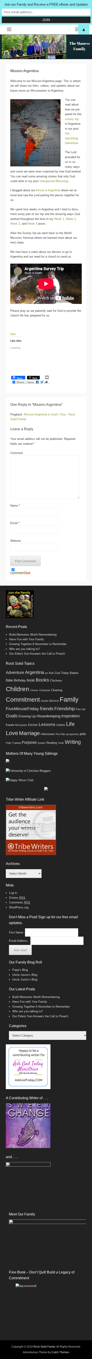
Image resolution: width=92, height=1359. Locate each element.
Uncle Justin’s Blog (24, 979)
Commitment (23, 699)
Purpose (29, 742)
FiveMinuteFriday (22, 708)
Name (15, 505)
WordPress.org (18, 907)
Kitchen (33, 725)
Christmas (44, 690)
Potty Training (13, 743)
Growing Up (27, 716)
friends (46, 708)
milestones (48, 734)
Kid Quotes (21, 725)
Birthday (20, 680)
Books (42, 680)
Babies (74, 673)
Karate (10, 725)
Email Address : (19, 940)
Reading (51, 742)
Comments (19, 902)
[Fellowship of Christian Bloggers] (28, 770)
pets (83, 734)
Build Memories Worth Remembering (32, 634)
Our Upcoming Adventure (71, 138)
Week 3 (15, 223)
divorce (54, 700)
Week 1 (59, 219)
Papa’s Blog (20, 970)
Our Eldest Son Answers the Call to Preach (37, 653)
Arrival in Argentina (48, 190)
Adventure (15, 672)
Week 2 (71, 219)
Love (12, 733)
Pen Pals (60, 734)
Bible (9, 680)
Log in (13, 893)
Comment (16, 453)
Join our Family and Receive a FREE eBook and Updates (46, 4)
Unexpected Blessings (54, 181)
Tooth (61, 743)
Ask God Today (59, 673)
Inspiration (70, 716)
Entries (17, 897)
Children (17, 689)
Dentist (44, 700)
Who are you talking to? (24, 649)
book (31, 680)
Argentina (34, 672)
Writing (73, 742)
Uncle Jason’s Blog (24, 974)
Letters (60, 725)
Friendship (64, 708)
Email (15, 523)
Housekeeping (48, 716)
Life (70, 724)
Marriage (29, 733)
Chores (34, 690)
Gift (83, 709)
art (46, 673)
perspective (72, 734)
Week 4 (32, 223)
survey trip (72, 119)
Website (15, 540)
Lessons (47, 724)
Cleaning (56, 690)
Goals (11, 715)
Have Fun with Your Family (26, 639)
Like (13, 334)
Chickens (56, 680)
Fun (78, 709)
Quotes (42, 743)
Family (69, 699)
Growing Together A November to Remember (38, 644)
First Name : (17, 932)
